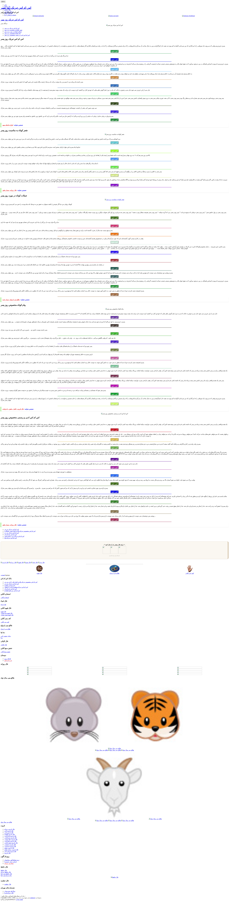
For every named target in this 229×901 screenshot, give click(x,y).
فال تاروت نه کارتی (10, 844)
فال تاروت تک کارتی (10, 836)
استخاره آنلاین (8, 13)
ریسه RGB (7, 659)
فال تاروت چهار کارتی (10, 839)
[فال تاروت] (4, 562)
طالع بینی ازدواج (114, 573)
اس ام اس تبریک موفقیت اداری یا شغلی (16, 587)
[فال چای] (34, 562)
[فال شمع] (27, 562)
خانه (5, 5)
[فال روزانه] (12, 562)
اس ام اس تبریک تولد (10, 538)
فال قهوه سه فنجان (6, 613)
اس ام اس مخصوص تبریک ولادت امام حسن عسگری (19, 531)
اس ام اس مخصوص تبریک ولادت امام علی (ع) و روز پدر (20, 582)
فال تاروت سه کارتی (10, 838)
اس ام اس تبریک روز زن (11, 533)
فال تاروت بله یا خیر (10, 851)
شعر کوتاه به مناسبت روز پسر (13, 30)
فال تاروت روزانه (9, 829)
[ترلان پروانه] (113, 16)
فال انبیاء (3, 604)
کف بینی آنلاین (189, 573)
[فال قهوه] (20, 562)
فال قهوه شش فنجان (7, 615)
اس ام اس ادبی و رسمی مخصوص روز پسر (17, 35)
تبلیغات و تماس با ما (10, 15)
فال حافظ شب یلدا (6, 874)
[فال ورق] (41, 562)
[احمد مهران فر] (38, 16)
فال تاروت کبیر (8, 831)
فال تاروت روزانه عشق (11, 849)
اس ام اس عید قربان (10, 534)
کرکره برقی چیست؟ (10, 862)
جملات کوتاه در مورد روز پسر (13, 31)
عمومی (3, 575)
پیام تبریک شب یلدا (6, 875)
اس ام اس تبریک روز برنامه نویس (14, 536)
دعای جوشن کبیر (6, 636)
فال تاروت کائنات (9, 834)
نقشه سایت (19, 899)
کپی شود (114, 51)
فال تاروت (7, 853)
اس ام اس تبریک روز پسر (16, 7)
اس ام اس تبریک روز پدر (11, 529)
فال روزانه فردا (8, 893)
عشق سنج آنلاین (5, 652)
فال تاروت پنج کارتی (10, 841)
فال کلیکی (4, 645)
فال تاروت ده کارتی (10, 846)
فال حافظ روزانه (6, 872)
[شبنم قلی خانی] (188, 16)
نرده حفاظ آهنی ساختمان (11, 860)
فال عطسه (7, 884)
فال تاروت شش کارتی (11, 843)
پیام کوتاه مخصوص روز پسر (12, 33)
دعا (2, 638)
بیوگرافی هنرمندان (9, 891)
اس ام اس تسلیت (9, 585)
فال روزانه (7, 10)
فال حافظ (4, 870)
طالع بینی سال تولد (6, 822)
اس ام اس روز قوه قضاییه (12, 590)
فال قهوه (39, 573)
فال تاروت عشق (9, 848)
